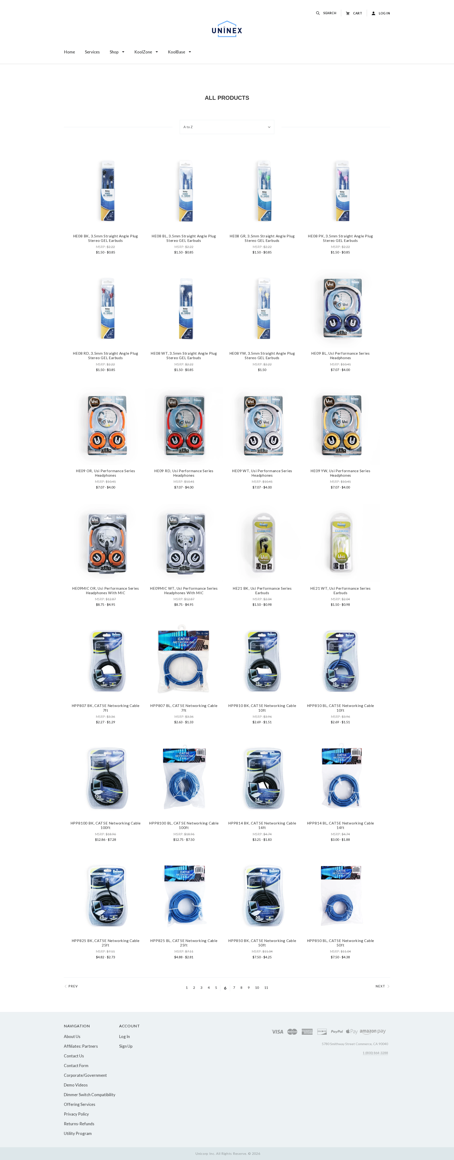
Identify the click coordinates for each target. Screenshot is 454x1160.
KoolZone (143, 51)
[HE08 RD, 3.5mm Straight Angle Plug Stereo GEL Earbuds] (105, 308)
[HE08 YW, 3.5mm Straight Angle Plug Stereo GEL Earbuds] (262, 308)
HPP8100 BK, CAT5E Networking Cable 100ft (105, 825)
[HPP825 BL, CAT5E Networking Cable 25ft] (184, 895)
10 (257, 988)
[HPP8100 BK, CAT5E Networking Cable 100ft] (105, 778)
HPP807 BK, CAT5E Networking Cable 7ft (106, 707)
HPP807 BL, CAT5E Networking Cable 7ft (183, 707)
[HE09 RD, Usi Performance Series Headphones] (184, 426)
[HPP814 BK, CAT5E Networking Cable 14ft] (262, 778)
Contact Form (76, 1065)
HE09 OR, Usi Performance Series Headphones (105, 473)
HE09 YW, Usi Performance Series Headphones (340, 473)
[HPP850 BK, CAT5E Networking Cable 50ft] (262, 895)
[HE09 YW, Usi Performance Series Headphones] (340, 426)
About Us (72, 1036)
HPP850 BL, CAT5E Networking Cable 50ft (340, 942)
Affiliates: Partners (81, 1046)
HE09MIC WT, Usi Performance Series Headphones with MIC (184, 590)
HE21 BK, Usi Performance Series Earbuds (262, 590)
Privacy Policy (76, 1114)
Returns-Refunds (79, 1123)
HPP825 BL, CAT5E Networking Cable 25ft (183, 942)
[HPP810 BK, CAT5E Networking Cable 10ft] (262, 661)
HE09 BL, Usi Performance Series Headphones (340, 355)
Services (92, 51)
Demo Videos (76, 1084)
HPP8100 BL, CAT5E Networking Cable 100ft (183, 825)
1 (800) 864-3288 (375, 1053)
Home (69, 51)
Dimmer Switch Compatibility (89, 1094)
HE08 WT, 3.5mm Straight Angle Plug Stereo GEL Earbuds (184, 355)
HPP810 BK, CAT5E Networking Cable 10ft (262, 707)
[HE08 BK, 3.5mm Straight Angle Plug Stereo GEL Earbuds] (105, 191)
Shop (114, 51)
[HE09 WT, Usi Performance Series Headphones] (262, 426)
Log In (124, 1036)
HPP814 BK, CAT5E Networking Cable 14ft (262, 825)
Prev (73, 986)
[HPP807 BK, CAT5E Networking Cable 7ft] (105, 661)
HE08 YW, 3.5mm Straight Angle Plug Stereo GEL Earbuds (262, 355)
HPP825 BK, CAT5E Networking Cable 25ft (106, 942)
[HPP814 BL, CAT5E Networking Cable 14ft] (340, 778)
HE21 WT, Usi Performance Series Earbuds (340, 590)
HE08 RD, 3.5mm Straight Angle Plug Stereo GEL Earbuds (105, 355)
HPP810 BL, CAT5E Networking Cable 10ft (340, 707)
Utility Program (78, 1133)
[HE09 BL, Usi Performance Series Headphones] (340, 308)
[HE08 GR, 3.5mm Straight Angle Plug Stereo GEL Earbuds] (262, 191)
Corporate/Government (85, 1075)
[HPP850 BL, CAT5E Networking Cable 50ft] (340, 895)
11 (266, 988)
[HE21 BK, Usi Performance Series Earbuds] (262, 543)
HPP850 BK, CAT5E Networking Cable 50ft (262, 942)
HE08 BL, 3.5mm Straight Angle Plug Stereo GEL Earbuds (184, 238)
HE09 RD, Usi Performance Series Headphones (184, 473)
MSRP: (101, 247)
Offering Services (79, 1104)
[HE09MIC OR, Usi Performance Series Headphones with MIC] (105, 543)
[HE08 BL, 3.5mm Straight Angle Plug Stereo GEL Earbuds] (184, 191)
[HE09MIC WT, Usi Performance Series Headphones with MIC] (184, 543)
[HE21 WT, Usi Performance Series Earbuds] (340, 543)
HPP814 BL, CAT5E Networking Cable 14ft (340, 825)
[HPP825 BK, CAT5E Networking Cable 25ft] (105, 895)
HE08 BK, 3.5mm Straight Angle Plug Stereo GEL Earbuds (105, 238)
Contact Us (74, 1055)
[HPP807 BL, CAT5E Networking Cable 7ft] (184, 661)
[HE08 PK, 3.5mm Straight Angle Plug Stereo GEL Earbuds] (340, 191)
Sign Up (125, 1046)
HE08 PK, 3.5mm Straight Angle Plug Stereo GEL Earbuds (340, 238)
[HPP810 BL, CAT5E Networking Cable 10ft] (340, 661)
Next (380, 986)
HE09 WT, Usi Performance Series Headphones (262, 473)
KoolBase (176, 51)
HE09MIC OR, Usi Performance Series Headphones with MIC (105, 590)
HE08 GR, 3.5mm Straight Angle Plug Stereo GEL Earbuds (262, 238)
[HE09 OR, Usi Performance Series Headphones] (105, 426)
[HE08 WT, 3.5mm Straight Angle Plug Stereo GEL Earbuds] (184, 308)
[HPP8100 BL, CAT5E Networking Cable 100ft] (184, 778)
